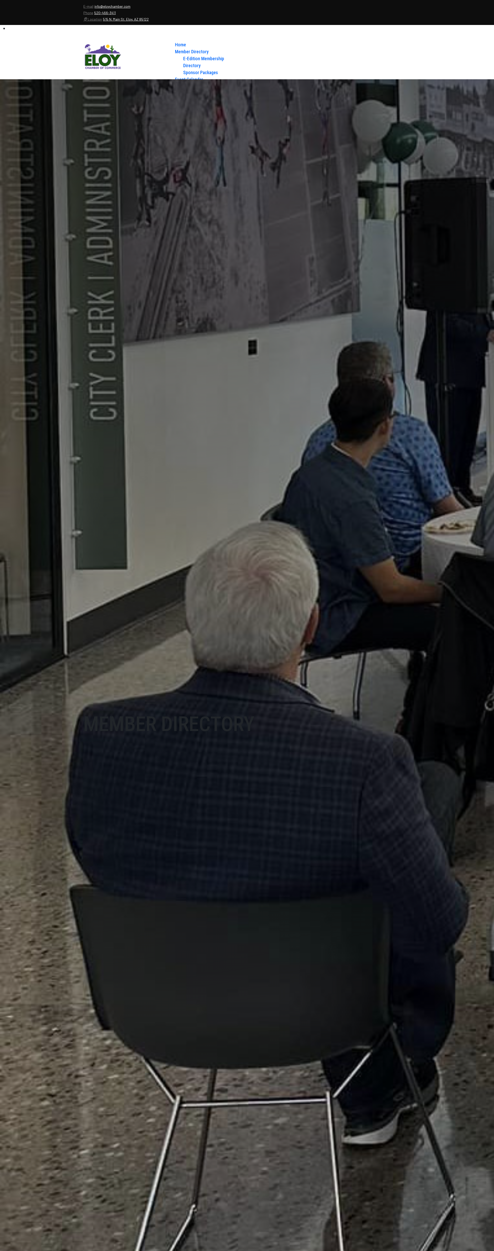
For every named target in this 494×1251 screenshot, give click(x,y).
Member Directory (192, 51)
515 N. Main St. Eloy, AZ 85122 (126, 19)
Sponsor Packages (200, 72)
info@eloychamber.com (112, 6)
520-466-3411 (105, 13)
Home (180, 44)
